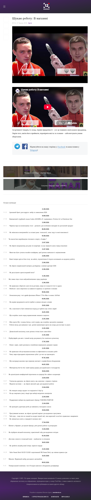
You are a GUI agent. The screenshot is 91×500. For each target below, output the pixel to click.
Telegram (33, 150)
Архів (30, 23)
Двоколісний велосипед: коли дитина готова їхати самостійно (30, 331)
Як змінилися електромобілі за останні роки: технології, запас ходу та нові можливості (38, 232)
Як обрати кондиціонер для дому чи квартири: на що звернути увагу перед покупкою (38, 246)
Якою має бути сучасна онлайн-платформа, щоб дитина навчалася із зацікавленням (37, 252)
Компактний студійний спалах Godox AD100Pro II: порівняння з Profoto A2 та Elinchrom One (40, 219)
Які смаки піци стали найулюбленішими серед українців (28, 279)
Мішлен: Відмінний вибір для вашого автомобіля (25, 459)
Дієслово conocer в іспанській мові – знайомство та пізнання (29, 439)
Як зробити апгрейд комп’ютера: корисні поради (25, 446)
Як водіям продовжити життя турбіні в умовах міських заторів (30, 302)
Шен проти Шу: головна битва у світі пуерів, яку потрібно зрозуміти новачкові (36, 322)
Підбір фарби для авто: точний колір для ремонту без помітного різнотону (34, 338)
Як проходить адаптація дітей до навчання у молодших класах (30, 407)
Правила (26, 497)
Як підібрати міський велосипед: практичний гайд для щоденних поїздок (33, 432)
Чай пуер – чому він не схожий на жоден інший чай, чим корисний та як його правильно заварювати (43, 416)
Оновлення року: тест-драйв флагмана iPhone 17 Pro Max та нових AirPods (34, 295)
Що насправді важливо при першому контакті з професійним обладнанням (34, 361)
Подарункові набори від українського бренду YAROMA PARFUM (31, 400)
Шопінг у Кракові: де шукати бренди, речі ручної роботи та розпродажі (33, 426)
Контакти (55, 497)
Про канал (65, 497)
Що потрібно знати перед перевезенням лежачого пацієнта (29, 315)
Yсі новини (27, 170)
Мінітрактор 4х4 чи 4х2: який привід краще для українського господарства (34, 368)
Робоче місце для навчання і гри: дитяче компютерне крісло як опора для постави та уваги (39, 325)
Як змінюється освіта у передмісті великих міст (25, 419)
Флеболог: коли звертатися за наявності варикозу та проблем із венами (33, 289)
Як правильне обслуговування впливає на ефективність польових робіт (33, 351)
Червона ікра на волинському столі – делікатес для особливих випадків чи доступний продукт (41, 226)
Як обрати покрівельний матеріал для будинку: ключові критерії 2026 (32, 266)
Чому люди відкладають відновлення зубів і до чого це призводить (32, 354)
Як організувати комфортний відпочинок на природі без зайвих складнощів (34, 374)
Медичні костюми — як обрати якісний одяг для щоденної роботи (31, 384)
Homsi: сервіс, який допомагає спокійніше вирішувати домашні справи (33, 345)
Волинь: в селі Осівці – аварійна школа (37, 173)
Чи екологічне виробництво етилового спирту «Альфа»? (28, 239)
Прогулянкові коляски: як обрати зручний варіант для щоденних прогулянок (35, 413)
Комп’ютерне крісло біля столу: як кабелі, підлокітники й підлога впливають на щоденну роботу (42, 259)
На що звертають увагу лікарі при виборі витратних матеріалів (30, 393)
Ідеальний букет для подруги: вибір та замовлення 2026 (28, 212)
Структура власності (40, 497)
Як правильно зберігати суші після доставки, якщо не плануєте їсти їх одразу (35, 286)
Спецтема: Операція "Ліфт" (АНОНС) (54, 186)
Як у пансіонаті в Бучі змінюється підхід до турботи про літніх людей (32, 309)
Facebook (61, 147)
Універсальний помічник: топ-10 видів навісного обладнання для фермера (34, 466)
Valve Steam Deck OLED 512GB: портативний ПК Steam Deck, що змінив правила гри (38, 452)
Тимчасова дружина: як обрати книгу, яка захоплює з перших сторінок (33, 381)
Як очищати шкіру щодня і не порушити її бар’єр (26, 390)
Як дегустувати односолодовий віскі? (22, 272)
